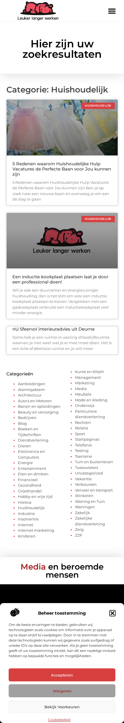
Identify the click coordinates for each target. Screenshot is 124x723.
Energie (25, 462)
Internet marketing (36, 530)
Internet (25, 524)
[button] (112, 613)
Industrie (26, 513)
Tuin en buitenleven (94, 461)
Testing (82, 450)
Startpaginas (87, 439)
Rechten (83, 422)
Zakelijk (82, 512)
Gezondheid (29, 485)
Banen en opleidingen (39, 406)
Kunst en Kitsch (89, 371)
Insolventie (28, 519)
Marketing (85, 383)
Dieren (24, 446)
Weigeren (62, 691)
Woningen (85, 507)
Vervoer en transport (94, 490)
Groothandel (30, 491)
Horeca (24, 502)
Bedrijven (27, 417)
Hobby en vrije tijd (35, 496)
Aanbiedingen (31, 383)
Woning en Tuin (90, 501)
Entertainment (32, 468)
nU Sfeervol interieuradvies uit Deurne (53, 329)
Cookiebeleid (59, 720)
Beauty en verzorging (38, 412)
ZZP (78, 535)
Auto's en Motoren (35, 400)
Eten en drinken (33, 474)
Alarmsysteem (31, 389)
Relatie (81, 428)
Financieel (28, 479)
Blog (22, 423)
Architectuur (30, 395)
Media (81, 388)
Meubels (83, 394)
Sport (80, 433)
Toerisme (83, 456)
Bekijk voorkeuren (62, 707)
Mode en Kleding (91, 400)
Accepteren (62, 675)
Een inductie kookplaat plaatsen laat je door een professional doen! (60, 279)
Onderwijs (84, 405)
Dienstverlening (33, 440)
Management (88, 377)
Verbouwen (86, 484)
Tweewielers (86, 467)
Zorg (79, 529)
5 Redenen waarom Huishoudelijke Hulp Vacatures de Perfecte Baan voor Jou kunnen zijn (61, 169)
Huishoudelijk (31, 507)
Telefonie (83, 445)
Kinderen (26, 536)
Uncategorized (89, 473)
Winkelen (84, 495)
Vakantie (83, 479)
